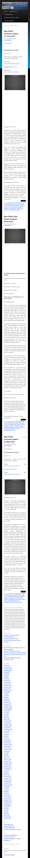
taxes (18, 428)
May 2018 (6, 677)
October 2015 (7, 727)
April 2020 (6, 665)
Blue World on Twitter (9, 837)
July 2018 (6, 673)
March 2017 (7, 700)
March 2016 (7, 719)
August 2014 (7, 751)
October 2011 (7, 803)
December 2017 (8, 685)
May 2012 (6, 791)
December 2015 (8, 724)
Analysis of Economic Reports (15, 202)
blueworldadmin (7, 40)
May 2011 (6, 812)
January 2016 (7, 722)
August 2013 (7, 769)
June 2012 (6, 790)
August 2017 (7, 692)
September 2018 (8, 670)
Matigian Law (7, 840)
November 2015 (8, 726)
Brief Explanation (8, 43)
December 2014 (8, 744)
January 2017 (7, 704)
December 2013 (8, 763)
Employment (7, 208)
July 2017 (6, 694)
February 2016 (7, 721)
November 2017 (8, 687)
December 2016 (8, 705)
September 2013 (8, 768)
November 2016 (8, 707)
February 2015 (7, 741)
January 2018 (7, 684)
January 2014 (7, 761)
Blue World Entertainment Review (12, 640)
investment (6, 210)
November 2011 (8, 801)
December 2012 (8, 779)
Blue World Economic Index (18, 204)
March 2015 (7, 739)
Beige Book (19, 359)
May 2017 (6, 697)
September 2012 (8, 785)
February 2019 (7, 667)
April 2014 (6, 756)
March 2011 (7, 815)
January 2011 (7, 818)
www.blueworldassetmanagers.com (12, 63)
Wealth (18, 210)
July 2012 (6, 788)
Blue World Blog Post (9, 637)
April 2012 (6, 793)
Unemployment (13, 210)
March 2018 (7, 680)
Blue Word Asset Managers (10, 835)
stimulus (14, 428)
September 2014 (8, 749)
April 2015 (6, 737)
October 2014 (7, 748)
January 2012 (7, 798)
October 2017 (7, 689)
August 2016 (7, 711)
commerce (6, 207)
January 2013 (7, 778)
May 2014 (6, 754)
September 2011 (8, 805)
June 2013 (6, 771)
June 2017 (6, 695)
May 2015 (6, 736)
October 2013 (7, 766)
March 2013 (7, 774)
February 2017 (7, 702)
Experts (18, 208)
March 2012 (7, 795)
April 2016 (6, 717)
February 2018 (7, 682)
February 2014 (7, 759)
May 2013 (6, 773)
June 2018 (6, 675)
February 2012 (7, 796)
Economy (20, 207)
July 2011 (6, 808)
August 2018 (7, 672)
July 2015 (6, 732)
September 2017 (8, 690)
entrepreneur (13, 208)
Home (5, 11)
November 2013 (8, 764)
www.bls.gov (13, 283)
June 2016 (6, 714)
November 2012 (8, 781)
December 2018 (8, 668)
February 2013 (7, 776)
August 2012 (7, 786)
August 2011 (7, 806)
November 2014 (8, 746)
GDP (22, 208)
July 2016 (6, 712)
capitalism (6, 426)
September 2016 (8, 709)
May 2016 (6, 716)
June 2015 (6, 734)
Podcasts (6, 642)
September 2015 (8, 729)
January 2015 (7, 742)
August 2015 (7, 731)
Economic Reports (14, 207)
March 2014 (7, 758)
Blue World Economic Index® (13, 355)
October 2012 (7, 783)
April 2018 (6, 679)
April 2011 (6, 813)
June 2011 (6, 810)
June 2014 (6, 753)
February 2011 (7, 817)
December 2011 (8, 800)
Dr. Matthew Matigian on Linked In (12, 838)
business (23, 205)
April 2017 (6, 699)
